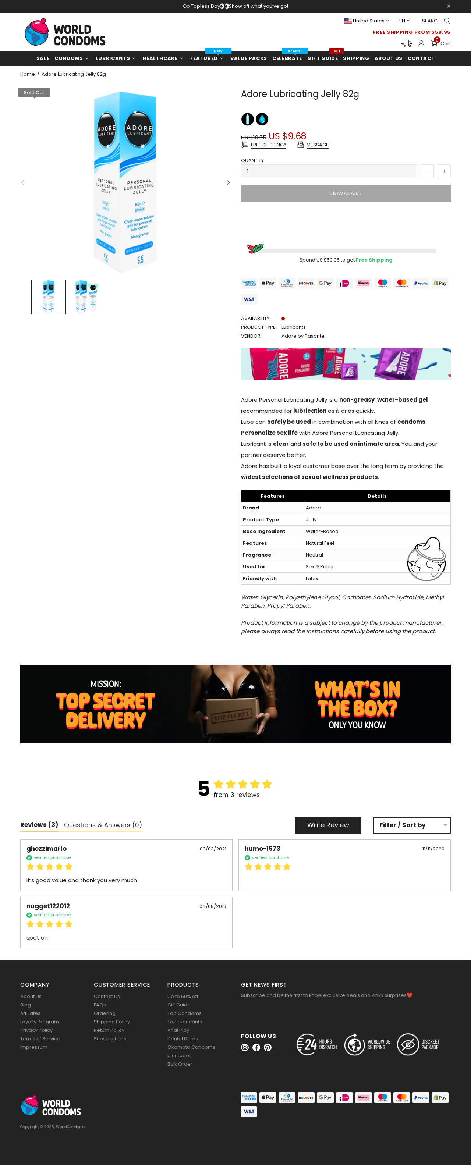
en (402, 20)
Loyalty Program (39, 1022)
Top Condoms (184, 1013)
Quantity (252, 160)
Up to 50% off (182, 996)
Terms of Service (40, 1039)
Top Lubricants (184, 1022)
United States (369, 20)
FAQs (100, 1005)
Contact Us (107, 996)
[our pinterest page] (268, 1047)
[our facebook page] (256, 1047)
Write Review (328, 825)
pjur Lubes (179, 1055)
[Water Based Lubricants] (262, 119)
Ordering (105, 1013)
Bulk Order (179, 1064)
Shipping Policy (112, 1022)
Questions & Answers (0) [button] (103, 825)
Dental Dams (182, 1039)
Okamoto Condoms (191, 1047)
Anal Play (178, 1030)
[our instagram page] (245, 1047)
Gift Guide (179, 1005)
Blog (25, 1005)
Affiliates (30, 1013)
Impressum (33, 1047)
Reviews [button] (39, 824)
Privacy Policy (36, 1030)
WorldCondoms (65, 32)
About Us (31, 996)
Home (27, 74)
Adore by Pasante (303, 336)
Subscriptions (110, 1039)
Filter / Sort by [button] (403, 825)
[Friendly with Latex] (248, 119)
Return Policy (109, 1030)
